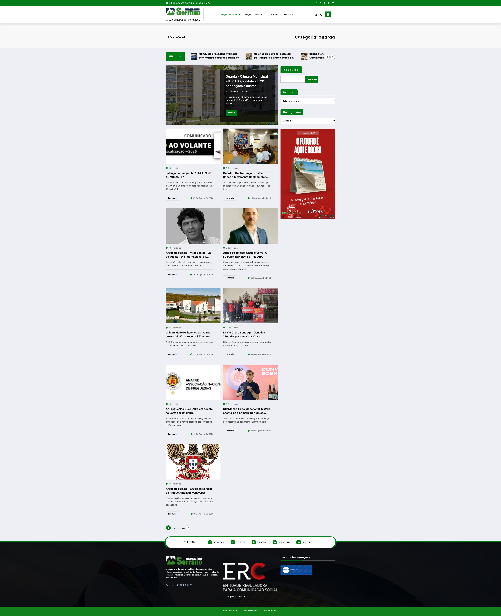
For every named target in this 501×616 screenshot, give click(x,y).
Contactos (272, 14)
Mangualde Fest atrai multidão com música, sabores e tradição (198, 55)
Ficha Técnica (269, 610)
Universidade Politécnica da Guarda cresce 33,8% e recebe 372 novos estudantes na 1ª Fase (188, 334)
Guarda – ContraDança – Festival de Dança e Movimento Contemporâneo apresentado (246, 175)
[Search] (316, 14)
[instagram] (328, 2)
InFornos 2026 (230, 610)
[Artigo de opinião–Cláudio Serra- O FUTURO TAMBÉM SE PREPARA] (250, 209)
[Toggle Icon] (328, 14)
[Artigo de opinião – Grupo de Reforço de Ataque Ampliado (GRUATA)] (193, 445)
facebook (218, 542)
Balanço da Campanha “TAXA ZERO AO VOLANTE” (188, 175)
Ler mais (231, 113)
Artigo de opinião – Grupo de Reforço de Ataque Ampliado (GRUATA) (189, 490)
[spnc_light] (321, 14)
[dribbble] (324, 2)
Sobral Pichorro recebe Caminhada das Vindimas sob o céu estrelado (308, 56)
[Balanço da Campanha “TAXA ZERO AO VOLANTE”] (193, 130)
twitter (240, 542)
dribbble (261, 542)
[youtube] (332, 2)
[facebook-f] (316, 2)
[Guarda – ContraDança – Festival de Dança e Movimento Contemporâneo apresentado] (250, 130)
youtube (307, 542)
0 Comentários (174, 168)
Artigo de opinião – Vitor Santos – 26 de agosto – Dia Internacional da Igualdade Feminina (188, 255)
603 (183, 527)
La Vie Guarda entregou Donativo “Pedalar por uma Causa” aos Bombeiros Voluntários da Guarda (244, 334)
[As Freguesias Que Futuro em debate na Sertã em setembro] (193, 366)
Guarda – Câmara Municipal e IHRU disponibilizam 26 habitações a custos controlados (247, 81)
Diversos (287, 14)
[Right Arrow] (333, 57)
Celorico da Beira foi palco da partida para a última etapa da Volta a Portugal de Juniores (253, 56)
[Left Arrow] (327, 57)
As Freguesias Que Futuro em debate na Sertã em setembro (189, 410)
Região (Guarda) (229, 14)
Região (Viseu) (252, 14)
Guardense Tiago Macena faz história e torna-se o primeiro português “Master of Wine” (247, 411)
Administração (249, 610)
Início (171, 37)
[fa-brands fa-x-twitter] (320, 2)
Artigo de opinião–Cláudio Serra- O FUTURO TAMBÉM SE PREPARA (245, 254)
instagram (284, 542)
